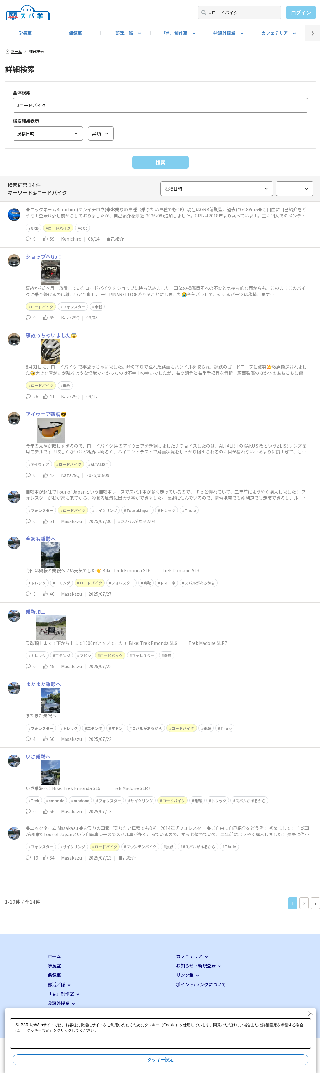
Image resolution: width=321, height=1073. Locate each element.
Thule (190, 510)
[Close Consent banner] (311, 1013)
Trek (35, 800)
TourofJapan (138, 510)
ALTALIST (99, 464)
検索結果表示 (26, 121)
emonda (56, 800)
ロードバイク (59, 228)
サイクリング (106, 510)
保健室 (75, 33)
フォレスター (74, 306)
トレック (167, 510)
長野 (169, 846)
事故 (66, 385)
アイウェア (40, 464)
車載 (98, 306)
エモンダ (62, 582)
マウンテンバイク (141, 846)
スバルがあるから (200, 582)
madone (81, 800)
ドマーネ (167, 582)
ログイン (301, 12)
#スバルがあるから (199, 846)
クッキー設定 (160, 1059)
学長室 (25, 33)
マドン (85, 655)
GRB (35, 228)
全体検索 (21, 92)
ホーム (16, 51)
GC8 (83, 228)
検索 (160, 162)
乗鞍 (147, 582)
